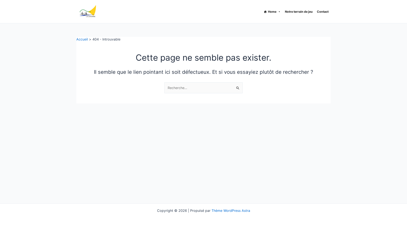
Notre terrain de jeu (299, 11)
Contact (323, 11)
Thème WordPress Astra (231, 210)
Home (272, 11)
